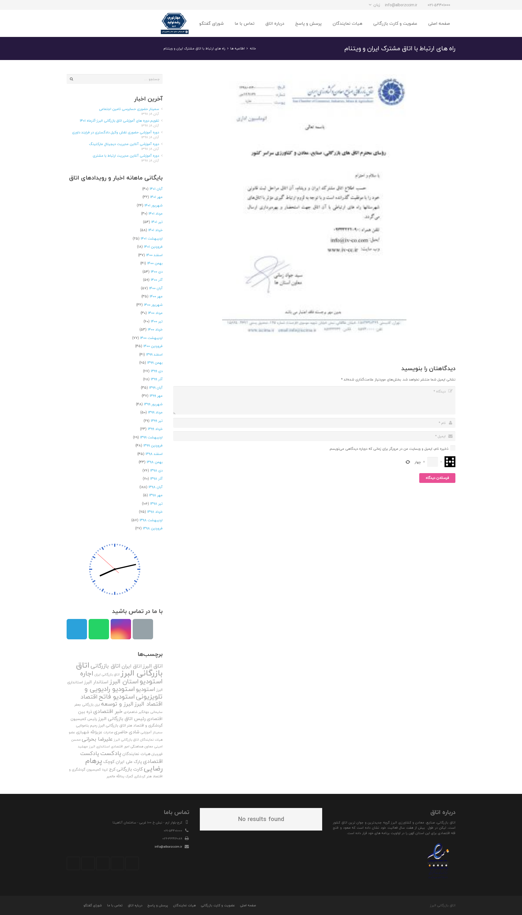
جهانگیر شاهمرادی (136, 712)
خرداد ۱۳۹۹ (155, 429)
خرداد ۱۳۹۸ (155, 512)
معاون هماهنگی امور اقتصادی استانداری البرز (121, 746)
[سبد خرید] (73, 23)
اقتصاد (89, 696)
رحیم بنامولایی (86, 725)
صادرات (108, 732)
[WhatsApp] (81, 5)
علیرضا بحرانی (97, 739)
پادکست (110, 753)
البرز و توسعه (117, 704)
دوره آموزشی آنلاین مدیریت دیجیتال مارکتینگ (124, 144)
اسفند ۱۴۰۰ (154, 255)
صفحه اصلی (248, 905)
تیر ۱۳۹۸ (156, 504)
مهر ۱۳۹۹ (156, 396)
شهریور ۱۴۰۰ (153, 305)
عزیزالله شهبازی (89, 732)
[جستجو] (84, 23)
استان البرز (124, 681)
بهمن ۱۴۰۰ (155, 263)
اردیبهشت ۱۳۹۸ (151, 520)
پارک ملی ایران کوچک (122, 761)
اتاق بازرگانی (105, 666)
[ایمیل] (71, 5)
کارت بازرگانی (130, 769)
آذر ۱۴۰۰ (157, 280)
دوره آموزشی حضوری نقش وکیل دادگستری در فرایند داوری (115, 132)
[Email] (143, 629)
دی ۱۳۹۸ (156, 470)
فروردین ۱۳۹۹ (153, 445)
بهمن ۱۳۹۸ (155, 462)
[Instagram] (101, 5)
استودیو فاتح (117, 696)
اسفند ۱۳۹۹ (154, 354)
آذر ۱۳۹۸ (156, 479)
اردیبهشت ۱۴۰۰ (151, 338)
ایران (97, 704)
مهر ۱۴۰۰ (156, 296)
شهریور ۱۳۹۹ (153, 404)
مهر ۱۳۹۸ (156, 495)
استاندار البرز (96, 682)
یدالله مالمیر (115, 776)
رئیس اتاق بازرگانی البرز (122, 718)
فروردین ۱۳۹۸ (153, 528)
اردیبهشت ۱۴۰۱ (152, 238)
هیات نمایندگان (136, 753)
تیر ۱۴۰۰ (157, 321)
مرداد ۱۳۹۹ (155, 412)
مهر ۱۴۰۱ (156, 197)
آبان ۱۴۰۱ (156, 189)
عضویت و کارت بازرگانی (218, 905)
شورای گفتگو (92, 905)
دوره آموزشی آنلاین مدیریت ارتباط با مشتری (126, 156)
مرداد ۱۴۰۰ (155, 313)
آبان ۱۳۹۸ (155, 487)
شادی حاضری (126, 732)
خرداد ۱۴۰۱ (155, 230)
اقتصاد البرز (149, 704)
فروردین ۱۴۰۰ (153, 346)
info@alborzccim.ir (168, 846)
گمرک (129, 776)
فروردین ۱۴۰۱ (153, 247)
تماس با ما (115, 905)
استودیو (145, 689)
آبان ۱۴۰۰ (156, 288)
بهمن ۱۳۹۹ (155, 363)
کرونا (105, 769)
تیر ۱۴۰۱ (157, 222)
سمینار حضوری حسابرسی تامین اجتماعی (129, 109)
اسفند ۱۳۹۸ (154, 454)
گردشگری (139, 776)
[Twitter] (117, 863)
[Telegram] (91, 5)
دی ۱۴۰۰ (157, 272)
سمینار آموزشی (152, 732)
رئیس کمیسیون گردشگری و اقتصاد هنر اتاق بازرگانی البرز (117, 722)
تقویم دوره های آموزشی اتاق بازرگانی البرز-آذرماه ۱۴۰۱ (119, 121)
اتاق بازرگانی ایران (107, 674)
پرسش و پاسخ (157, 905)
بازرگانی (88, 705)
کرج (112, 769)
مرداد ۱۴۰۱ (155, 213)
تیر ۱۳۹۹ (157, 421)
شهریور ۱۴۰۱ (153, 205)
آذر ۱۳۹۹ (157, 379)
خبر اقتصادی (108, 711)
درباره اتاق (135, 905)
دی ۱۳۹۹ (157, 371)
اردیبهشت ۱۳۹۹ (151, 437)
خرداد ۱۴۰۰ (155, 329)
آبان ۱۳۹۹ (156, 388)
